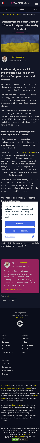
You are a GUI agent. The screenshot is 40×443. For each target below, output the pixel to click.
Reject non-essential (20, 230)
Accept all (20, 223)
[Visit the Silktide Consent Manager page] (33, 236)
